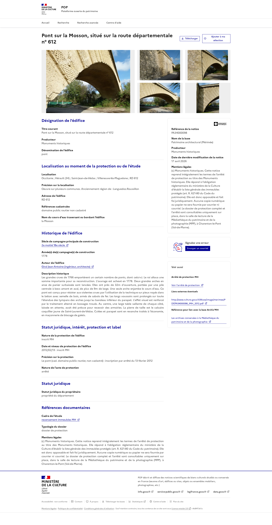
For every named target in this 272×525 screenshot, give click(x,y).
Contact (78, 501)
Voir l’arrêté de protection (185, 285)
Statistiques (137, 501)
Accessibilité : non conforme (54, 501)
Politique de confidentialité (70, 508)
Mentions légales (49, 508)
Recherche (63, 22)
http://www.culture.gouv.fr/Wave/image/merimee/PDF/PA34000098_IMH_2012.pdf (198, 301)
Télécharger (191, 38)
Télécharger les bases (115, 501)
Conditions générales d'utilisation (99, 508)
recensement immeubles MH (59, 420)
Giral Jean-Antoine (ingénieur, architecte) (66, 266)
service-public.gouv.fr (168, 491)
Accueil (45, 22)
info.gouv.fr (144, 491)
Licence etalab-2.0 (180, 508)
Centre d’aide (159, 501)
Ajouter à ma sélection (218, 38)
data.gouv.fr (219, 491)
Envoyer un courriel (197, 248)
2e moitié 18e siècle (53, 245)
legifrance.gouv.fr (196, 491)
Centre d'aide (113, 22)
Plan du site (178, 501)
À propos (94, 501)
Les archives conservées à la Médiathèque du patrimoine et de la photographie (195, 320)
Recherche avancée (87, 22)
